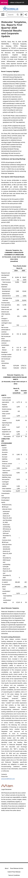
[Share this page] (26, 14)
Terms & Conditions (14, 875)
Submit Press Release (14, 872)
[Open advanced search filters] (21, 14)
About (6, 868)
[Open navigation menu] (2, 14)
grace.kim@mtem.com (8, 779)
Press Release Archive (16, 868)
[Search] (18, 14)
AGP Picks (4, 2)
